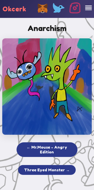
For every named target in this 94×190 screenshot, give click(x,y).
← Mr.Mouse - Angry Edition (47, 149)
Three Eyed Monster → (47, 170)
